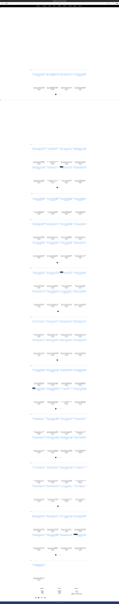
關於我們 (42, 590)
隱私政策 (59, 591)
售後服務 (42, 592)
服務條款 (59, 593)
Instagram (76, 591)
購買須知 (42, 591)
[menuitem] (55, 94)
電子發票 (59, 592)
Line (76, 592)
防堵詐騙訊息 (59, 590)
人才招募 (42, 593)
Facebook (76, 590)
